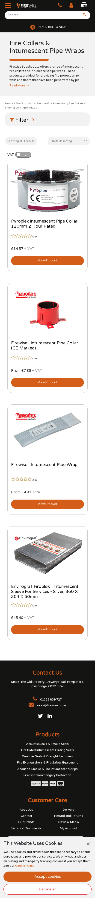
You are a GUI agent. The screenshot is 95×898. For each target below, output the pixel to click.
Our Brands (26, 822)
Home (9, 103)
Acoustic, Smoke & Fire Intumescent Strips (47, 769)
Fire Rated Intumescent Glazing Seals (47, 750)
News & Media (68, 822)
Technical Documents (26, 828)
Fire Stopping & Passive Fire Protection (41, 103)
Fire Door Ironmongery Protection (47, 775)
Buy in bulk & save (52, 27)
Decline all (47, 889)
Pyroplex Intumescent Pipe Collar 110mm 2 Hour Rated (44, 224)
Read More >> (19, 85)
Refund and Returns (68, 816)
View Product (47, 260)
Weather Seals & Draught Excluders (47, 756)
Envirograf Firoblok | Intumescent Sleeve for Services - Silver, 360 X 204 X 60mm (44, 591)
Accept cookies (47, 876)
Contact (26, 816)
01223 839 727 (50, 699)
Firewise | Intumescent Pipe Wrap (44, 464)
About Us (26, 810)
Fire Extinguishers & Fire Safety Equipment (47, 762)
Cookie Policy (24, 866)
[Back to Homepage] (24, 5)
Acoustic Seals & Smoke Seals (47, 744)
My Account (68, 828)
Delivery (68, 810)
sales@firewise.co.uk (51, 705)
